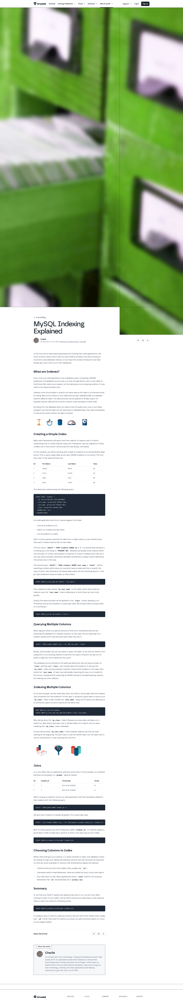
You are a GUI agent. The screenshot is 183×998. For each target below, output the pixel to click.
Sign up (145, 4)
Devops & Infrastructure (69, 342)
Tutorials (82, 342)
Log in (136, 4)
